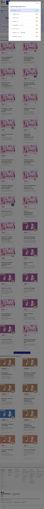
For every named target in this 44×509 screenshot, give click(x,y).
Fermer (37, 3)
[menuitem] (24, 10)
